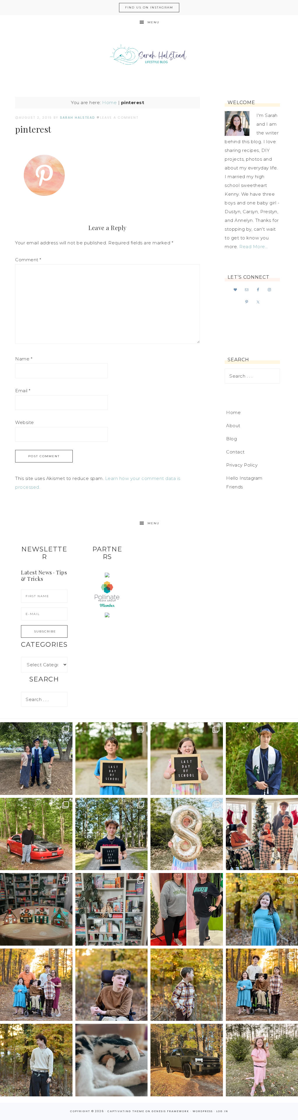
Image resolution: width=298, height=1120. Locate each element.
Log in (222, 1111)
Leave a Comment (119, 117)
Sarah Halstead (149, 56)
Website (24, 422)
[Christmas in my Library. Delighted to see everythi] (111, 909)
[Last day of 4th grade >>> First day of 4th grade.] (111, 758)
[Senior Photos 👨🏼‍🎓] (36, 834)
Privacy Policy (242, 465)
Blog (231, 438)
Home (109, 102)
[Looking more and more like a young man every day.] (111, 985)
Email (23, 390)
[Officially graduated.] (36, 758)
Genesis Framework (170, 1111)
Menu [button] (153, 22)
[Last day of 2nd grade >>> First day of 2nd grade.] (186, 758)
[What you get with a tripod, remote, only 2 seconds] (36, 985)
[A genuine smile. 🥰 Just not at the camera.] (186, 985)
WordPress (203, 1111)
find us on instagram (149, 7)
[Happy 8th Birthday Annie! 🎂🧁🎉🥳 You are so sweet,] (186, 834)
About (233, 425)
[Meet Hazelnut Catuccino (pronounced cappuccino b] (111, 1060)
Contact (235, 452)
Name (23, 359)
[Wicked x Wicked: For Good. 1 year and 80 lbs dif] (186, 909)
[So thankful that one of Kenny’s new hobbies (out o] (186, 1060)
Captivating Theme (125, 1111)
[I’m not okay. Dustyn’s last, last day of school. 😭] (111, 834)
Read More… (253, 246)
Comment (28, 259)
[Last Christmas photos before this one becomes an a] (36, 1060)
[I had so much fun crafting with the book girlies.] (36, 909)
